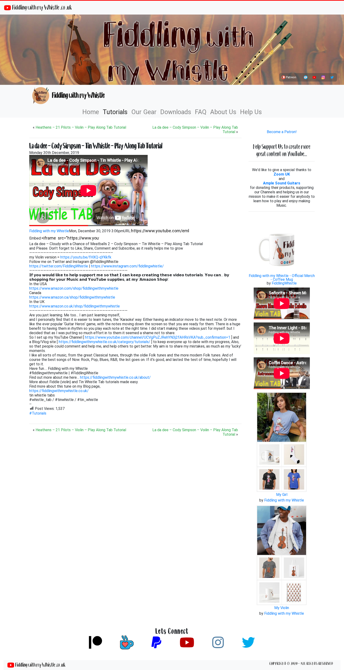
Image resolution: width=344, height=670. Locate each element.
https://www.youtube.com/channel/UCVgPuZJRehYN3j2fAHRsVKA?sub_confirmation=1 (157, 337)
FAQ (200, 112)
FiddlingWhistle (284, 283)
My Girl (281, 494)
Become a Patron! (282, 132)
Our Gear (144, 112)
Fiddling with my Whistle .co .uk (41, 7)
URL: (127, 231)
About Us (223, 112)
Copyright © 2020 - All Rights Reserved (301, 663)
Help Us (251, 112)
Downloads (175, 112)
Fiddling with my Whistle (77, 95)
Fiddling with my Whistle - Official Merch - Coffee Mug (282, 277)
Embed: (35, 238)
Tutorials (115, 112)
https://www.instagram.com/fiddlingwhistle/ (127, 266)
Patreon (290, 77)
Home (90, 112)
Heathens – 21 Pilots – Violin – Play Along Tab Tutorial (81, 127)
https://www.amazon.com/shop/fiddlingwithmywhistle (73, 288)
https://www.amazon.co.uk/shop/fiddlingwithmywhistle (74, 306)
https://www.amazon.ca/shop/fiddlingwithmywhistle (72, 297)
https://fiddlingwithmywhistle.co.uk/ (59, 391)
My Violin (281, 608)
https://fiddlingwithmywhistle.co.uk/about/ (115, 377)
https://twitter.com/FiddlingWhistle (58, 266)
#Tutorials (37, 413)
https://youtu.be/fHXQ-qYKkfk (85, 257)
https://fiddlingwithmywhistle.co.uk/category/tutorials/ (104, 342)
